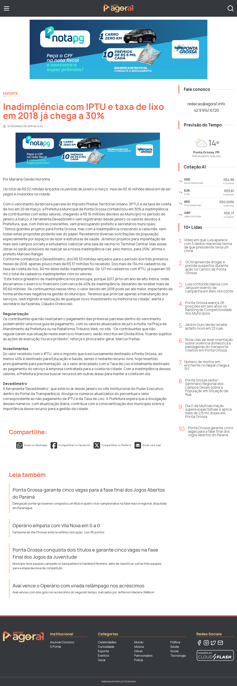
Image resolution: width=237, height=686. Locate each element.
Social (174, 651)
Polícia (138, 660)
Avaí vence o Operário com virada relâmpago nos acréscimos (78, 585)
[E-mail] (220, 643)
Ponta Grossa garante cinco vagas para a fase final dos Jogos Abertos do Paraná (89, 493)
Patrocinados (143, 656)
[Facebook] (199, 643)
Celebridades (107, 642)
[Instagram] (206, 643)
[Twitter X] (213, 643)
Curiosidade (106, 647)
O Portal (55, 647)
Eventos (103, 656)
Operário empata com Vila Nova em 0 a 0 (57, 525)
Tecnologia (178, 656)
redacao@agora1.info (206, 103)
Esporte (10, 93)
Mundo (138, 642)
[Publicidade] (118, 49)
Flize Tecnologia (127, 681)
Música (139, 647)
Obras (138, 651)
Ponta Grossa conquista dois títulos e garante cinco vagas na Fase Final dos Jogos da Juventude (85, 553)
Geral (101, 660)
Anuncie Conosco (62, 642)
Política (175, 642)
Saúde (174, 647)
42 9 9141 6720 (206, 110)
